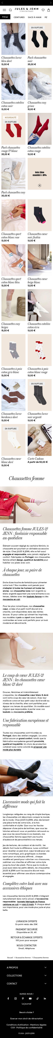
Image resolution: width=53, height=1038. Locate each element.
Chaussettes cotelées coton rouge (39, 149)
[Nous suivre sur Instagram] (15, 998)
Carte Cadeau (36, 458)
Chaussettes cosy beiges (10, 325)
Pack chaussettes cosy (13, 192)
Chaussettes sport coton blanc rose (11, 235)
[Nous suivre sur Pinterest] (22, 998)
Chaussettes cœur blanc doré (11, 460)
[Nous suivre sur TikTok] (37, 998)
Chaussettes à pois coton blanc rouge (38, 370)
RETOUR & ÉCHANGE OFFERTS (26, 937)
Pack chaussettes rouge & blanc (10, 149)
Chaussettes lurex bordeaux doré (11, 415)
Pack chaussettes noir (37, 59)
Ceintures (19, 17)
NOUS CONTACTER (26, 945)
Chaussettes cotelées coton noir (12, 104)
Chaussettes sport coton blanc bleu (11, 280)
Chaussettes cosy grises (37, 104)
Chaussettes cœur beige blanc (37, 280)
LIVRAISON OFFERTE (26, 921)
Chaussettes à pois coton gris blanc (11, 370)
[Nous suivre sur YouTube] (30, 998)
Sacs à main (34, 17)
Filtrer (5, 16)
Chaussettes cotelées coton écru (39, 325)
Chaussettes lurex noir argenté (38, 415)
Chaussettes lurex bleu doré (11, 59)
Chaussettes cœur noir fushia (37, 235)
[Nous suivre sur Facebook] (8, 998)
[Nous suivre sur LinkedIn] (45, 998)
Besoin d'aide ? (26, 1012)
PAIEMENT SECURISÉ (26, 929)
